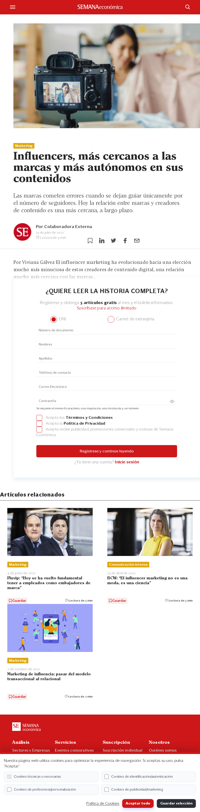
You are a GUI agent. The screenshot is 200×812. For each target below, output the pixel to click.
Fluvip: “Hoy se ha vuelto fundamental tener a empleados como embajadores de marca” (48, 583)
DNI (62, 319)
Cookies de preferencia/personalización (45, 789)
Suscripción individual (122, 750)
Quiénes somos (163, 750)
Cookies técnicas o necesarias (37, 776)
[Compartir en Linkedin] (102, 241)
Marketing (24, 146)
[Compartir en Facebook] (125, 241)
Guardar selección (176, 803)
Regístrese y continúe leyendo (107, 451)
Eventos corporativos (74, 750)
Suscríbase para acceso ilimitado (106, 308)
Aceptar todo (138, 803)
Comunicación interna (128, 564)
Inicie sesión (127, 462)
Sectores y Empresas (31, 750)
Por (64, 227)
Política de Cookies (102, 803)
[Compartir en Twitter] (113, 241)
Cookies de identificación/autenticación (142, 776)
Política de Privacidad (84, 423)
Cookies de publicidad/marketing (137, 789)
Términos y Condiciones (89, 418)
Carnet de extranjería (134, 319)
